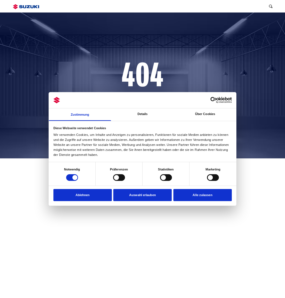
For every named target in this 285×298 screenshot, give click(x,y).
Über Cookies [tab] (205, 114)
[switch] (119, 177)
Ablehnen (83, 195)
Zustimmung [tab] (80, 114)
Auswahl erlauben (142, 195)
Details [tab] (142, 114)
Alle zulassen (202, 195)
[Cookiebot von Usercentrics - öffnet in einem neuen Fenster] (213, 100)
